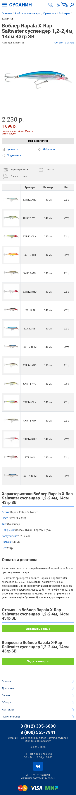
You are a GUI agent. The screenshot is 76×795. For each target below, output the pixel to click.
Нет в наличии (38, 141)
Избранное (49, 149)
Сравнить (12, 149)
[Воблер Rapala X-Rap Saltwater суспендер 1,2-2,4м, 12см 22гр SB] (11, 328)
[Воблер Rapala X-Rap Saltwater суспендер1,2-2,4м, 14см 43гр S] (11, 457)
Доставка (8, 688)
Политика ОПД (11, 716)
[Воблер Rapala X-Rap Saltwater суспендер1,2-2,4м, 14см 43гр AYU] (11, 384)
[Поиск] (72, 4)
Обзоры (6, 702)
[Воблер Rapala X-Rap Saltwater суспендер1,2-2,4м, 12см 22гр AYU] (11, 218)
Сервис (6, 695)
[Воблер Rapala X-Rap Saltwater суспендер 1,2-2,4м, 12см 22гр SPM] (11, 347)
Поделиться (13, 155)
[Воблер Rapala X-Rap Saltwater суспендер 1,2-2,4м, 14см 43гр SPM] (11, 476)
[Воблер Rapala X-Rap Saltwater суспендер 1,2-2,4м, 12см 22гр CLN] (11, 236)
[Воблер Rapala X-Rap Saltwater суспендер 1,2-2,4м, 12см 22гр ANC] (11, 199)
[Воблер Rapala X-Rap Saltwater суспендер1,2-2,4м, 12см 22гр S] (11, 310)
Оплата (6, 681)
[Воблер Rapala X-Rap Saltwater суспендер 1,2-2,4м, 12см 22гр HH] (11, 255)
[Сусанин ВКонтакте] (38, 766)
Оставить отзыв (64, 42)
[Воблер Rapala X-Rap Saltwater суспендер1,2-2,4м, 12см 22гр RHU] (11, 291)
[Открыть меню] (4, 4)
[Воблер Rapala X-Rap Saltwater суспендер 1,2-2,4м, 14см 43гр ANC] (11, 365)
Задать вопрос (38, 661)
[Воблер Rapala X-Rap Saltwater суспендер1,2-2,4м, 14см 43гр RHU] (11, 439)
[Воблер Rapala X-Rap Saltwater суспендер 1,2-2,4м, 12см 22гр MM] (11, 273)
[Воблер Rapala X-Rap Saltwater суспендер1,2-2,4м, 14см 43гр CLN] (11, 402)
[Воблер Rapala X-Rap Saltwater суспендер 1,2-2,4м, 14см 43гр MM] (11, 420)
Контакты (8, 709)
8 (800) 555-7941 (38, 732)
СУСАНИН (20, 4)
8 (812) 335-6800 (38, 726)
